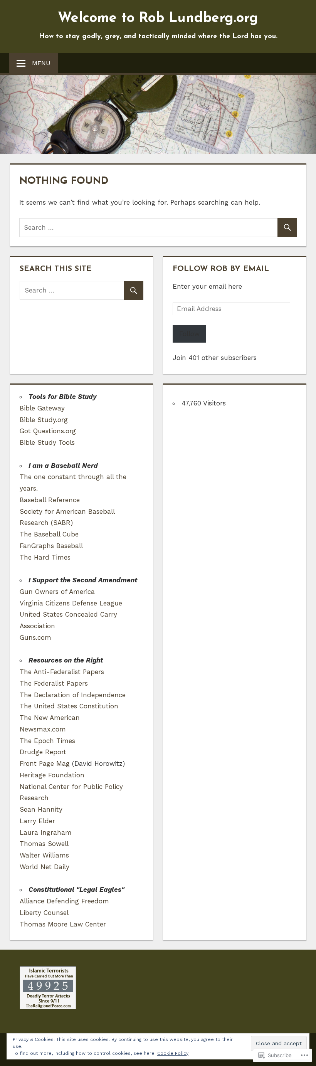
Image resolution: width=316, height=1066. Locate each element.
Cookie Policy (172, 1053)
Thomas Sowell (44, 843)
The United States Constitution (69, 706)
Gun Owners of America (57, 591)
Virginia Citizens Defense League (71, 603)
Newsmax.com (43, 729)
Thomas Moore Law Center (63, 924)
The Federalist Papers (54, 683)
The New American (50, 717)
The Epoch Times (47, 741)
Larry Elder (37, 821)
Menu (41, 63)
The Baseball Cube (49, 534)
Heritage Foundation (52, 775)
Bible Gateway (42, 408)
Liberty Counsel (44, 912)
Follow (189, 334)
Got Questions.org (48, 431)
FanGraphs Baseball (51, 546)
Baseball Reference (50, 500)
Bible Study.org (44, 420)
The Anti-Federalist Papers (62, 672)
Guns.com (35, 637)
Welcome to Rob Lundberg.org (158, 18)
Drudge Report (43, 752)
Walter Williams (44, 855)
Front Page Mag (45, 763)
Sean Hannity (41, 809)
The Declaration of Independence (73, 695)
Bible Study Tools (47, 442)
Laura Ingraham (46, 832)
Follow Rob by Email (221, 269)
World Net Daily (44, 867)
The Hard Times (45, 557)
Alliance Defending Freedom (64, 901)
